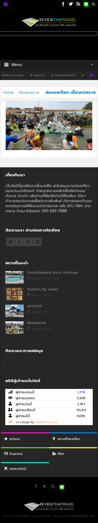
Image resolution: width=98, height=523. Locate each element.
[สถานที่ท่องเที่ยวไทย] (49, 21)
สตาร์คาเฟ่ (34, 306)
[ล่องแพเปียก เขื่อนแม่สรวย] (49, 125)
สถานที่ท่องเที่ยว (68, 439)
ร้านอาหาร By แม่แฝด (42, 289)
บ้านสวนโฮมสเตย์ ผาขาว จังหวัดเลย (52, 272)
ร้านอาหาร (16, 453)
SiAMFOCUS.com (46, 422)
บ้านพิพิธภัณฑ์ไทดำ (58, 75)
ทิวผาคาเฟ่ (32, 75)
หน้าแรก (14, 439)
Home (8, 92)
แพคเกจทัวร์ (17, 468)
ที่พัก (60, 453)
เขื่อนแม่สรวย (29, 92)
